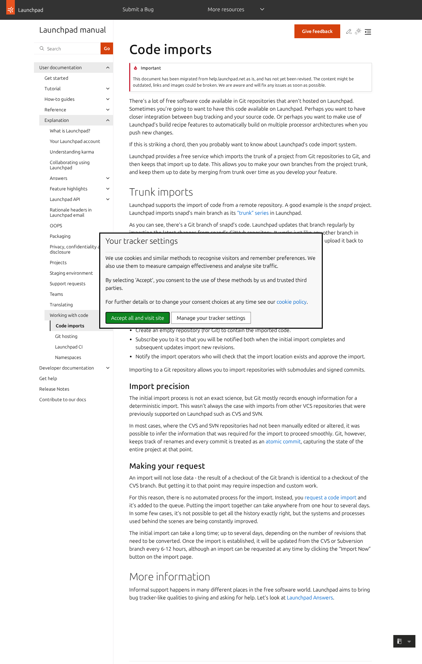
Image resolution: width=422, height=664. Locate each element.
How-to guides (60, 99)
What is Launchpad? (70, 130)
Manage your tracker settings (211, 318)
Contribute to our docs (62, 399)
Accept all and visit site (137, 318)
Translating (61, 304)
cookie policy (292, 302)
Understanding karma (72, 151)
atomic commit (283, 441)
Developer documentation (66, 368)
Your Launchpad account (75, 141)
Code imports (70, 325)
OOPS (56, 225)
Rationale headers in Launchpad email (71, 212)
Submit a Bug (138, 9)
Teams (56, 294)
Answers (58, 178)
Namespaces (68, 357)
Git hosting (66, 336)
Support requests (67, 283)
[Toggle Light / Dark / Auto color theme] (358, 32)
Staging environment (71, 273)
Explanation (57, 120)
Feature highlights (68, 188)
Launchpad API (65, 199)
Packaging (60, 236)
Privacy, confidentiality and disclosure (77, 249)
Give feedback (317, 31)
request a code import (330, 497)
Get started (56, 78)
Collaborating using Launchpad (70, 165)
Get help (48, 378)
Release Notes (54, 389)
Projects (58, 262)
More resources (226, 9)
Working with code (69, 315)
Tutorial (53, 88)
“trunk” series (253, 213)
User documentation (60, 67)
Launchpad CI (69, 346)
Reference (55, 109)
